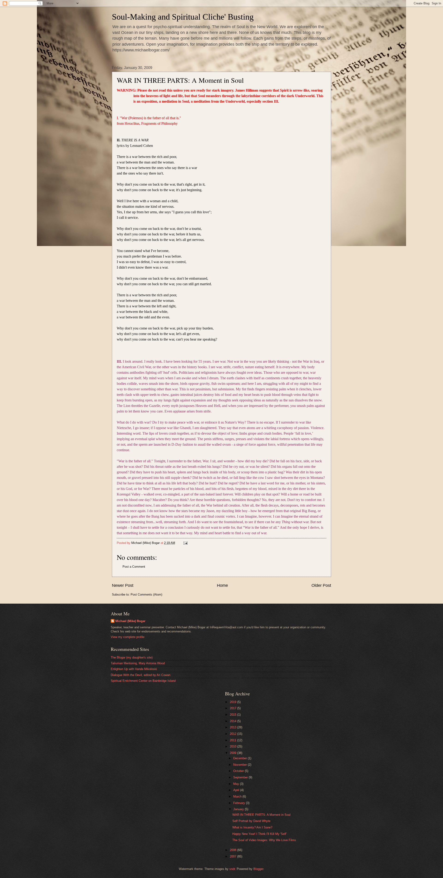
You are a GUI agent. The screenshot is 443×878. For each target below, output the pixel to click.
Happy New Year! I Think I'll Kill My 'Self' (259, 834)
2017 (233, 708)
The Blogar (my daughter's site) (132, 657)
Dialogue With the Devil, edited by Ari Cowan (140, 675)
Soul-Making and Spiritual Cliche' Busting (183, 16)
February (239, 803)
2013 (233, 727)
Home (222, 585)
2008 (233, 850)
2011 (233, 740)
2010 (233, 746)
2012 (233, 734)
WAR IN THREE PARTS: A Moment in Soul (261, 814)
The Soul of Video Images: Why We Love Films (264, 840)
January (239, 809)
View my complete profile (127, 637)
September (241, 777)
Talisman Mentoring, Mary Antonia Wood (138, 663)
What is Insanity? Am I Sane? (252, 827)
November (240, 764)
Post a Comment (134, 566)
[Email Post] (185, 543)
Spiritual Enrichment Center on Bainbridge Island (143, 680)
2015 (233, 714)
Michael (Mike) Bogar (130, 621)
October (239, 771)
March (237, 796)
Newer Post (122, 585)
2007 (233, 856)
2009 (233, 753)
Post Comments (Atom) (146, 594)
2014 (233, 721)
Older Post (321, 585)
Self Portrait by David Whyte (251, 821)
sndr (232, 869)
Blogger (258, 869)
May (236, 784)
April (236, 790)
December (240, 758)
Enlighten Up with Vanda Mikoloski (134, 669)
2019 (233, 702)
